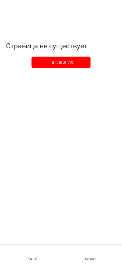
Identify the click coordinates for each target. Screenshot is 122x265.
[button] (90, 254)
